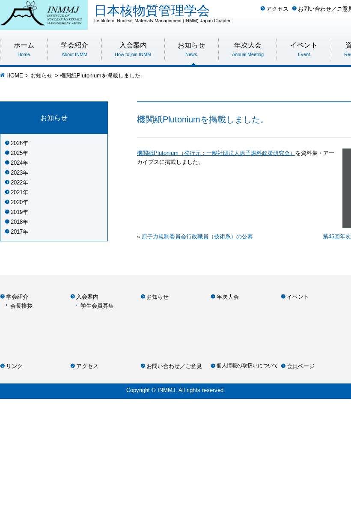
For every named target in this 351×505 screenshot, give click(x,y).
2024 (17, 163)
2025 (17, 153)
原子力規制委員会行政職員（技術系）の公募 (197, 236)
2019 (17, 212)
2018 (17, 222)
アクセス (277, 9)
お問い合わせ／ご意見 (174, 366)
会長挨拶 (21, 306)
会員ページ (301, 366)
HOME (14, 75)
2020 (17, 202)
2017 (17, 232)
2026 (17, 143)
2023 (17, 172)
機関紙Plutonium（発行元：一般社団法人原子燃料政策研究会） (216, 153)
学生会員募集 (97, 306)
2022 (17, 182)
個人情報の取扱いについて (247, 365)
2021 (17, 192)
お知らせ (41, 75)
